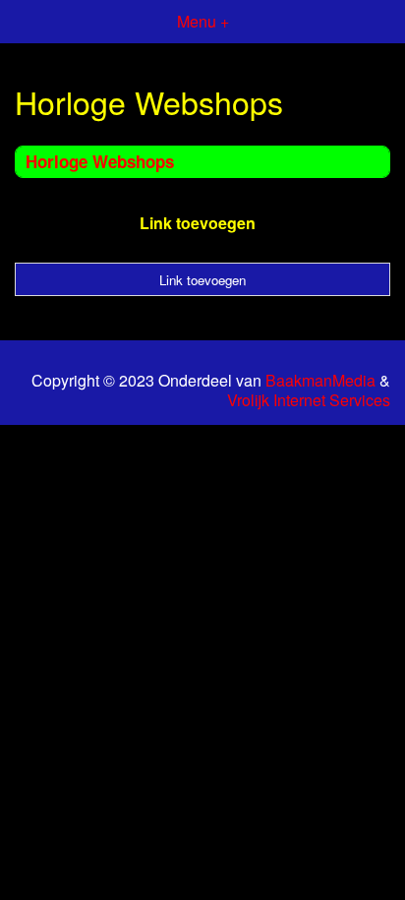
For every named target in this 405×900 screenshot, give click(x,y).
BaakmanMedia (320, 380)
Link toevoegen (198, 222)
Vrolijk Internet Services (308, 400)
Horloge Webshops (100, 161)
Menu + (203, 21)
